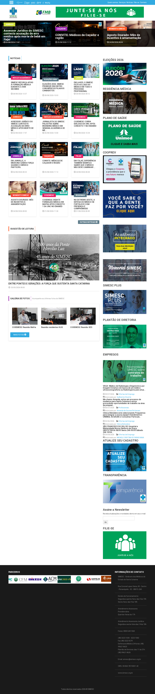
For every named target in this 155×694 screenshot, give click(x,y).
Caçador (9, 29)
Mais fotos (18, 335)
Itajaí (78, 156)
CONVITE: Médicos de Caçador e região (25, 36)
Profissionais (124, 408)
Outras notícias (88, 222)
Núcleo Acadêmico (21, 78)
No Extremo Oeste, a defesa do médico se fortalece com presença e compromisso (84, 204)
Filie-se (136, 2)
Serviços (122, 2)
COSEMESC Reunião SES (81, 327)
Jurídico (17, 117)
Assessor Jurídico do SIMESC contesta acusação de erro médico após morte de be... (22, 125)
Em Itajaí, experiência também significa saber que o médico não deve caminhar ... (85, 164)
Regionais (80, 195)
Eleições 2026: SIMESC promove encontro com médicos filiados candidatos (53, 87)
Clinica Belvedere (123, 424)
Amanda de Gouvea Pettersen (128, 411)
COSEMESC (114, 27)
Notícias (130, 2)
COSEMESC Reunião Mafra (24, 327)
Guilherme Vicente (124, 397)
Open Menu (11, 2)
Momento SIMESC (65, 29)
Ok (106, 522)
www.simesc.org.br (125, 673)
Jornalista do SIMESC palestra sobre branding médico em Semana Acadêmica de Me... (53, 125)
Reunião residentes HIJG (52, 327)
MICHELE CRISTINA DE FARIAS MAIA (130, 437)
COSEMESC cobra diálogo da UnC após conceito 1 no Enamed (85, 123)
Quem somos (113, 2)
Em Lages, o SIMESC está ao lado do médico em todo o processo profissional (83, 86)
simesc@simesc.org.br (132, 659)
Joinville (17, 156)
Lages (78, 78)
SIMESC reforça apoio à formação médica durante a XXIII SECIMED (22, 85)
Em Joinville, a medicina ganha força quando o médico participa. (22, 164)
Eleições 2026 (50, 79)
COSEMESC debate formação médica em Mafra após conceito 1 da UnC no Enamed (128, 36)
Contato (143, 2)
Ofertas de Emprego (127, 394)
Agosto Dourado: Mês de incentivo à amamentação (72, 36)
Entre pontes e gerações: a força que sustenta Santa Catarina (49, 283)
